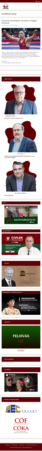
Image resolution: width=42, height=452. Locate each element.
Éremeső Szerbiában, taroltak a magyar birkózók (19, 21)
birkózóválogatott (7, 62)
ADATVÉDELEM (21, 445)
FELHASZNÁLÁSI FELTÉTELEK (31, 445)
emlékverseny (14, 62)
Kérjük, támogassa (21, 350)
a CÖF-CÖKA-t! (21, 350)
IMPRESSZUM (7, 445)
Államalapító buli (9, 195)
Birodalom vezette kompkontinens (13, 118)
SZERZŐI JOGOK (15, 445)
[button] (36, 6)
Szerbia (19, 62)
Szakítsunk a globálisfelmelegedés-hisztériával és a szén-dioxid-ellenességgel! (19, 156)
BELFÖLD (5, 61)
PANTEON (6, 263)
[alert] (21, 362)
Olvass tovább (22, 57)
